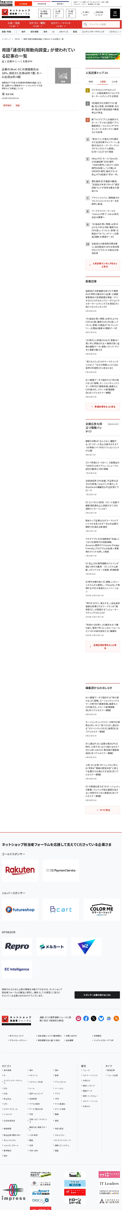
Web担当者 (42, 4)
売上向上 (7, 1098)
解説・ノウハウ (89, 1085)
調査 (57, 1150)
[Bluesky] (101, 1018)
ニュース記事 (112, 1075)
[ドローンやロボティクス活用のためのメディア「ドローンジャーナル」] (75, 1202)
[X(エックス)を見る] (93, 1018)
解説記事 (111, 1070)
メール (31, 1088)
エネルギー (77, 4)
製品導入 (60, 4)
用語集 (17, 39)
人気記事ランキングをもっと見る (105, 265)
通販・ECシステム (62, 1145)
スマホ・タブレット (11, 1109)
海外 (23, 31)
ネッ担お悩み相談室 (44, 13)
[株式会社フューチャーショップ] (20, 910)
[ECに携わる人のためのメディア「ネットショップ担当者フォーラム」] (75, 1193)
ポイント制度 (60, 1109)
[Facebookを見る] (86, 1018)
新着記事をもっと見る (105, 406)
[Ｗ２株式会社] (86, 947)
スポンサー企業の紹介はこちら (97, 994)
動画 (57, 1114)
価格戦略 (7, 1128)
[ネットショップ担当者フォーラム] (16, 1023)
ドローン (84, 4)
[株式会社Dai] (61, 910)
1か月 (114, 81)
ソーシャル (59, 1088)
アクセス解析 (34, 1103)
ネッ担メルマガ (70, 13)
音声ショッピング (36, 1093)
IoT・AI (89, 2)
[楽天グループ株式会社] (20, 871)
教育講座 (90, 4)
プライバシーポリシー (18, 1040)
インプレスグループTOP (104, 1040)
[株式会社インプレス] (13, 1192)
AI (53, 31)
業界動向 (7, 1150)
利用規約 (97, 1035)
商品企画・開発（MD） (12, 1135)
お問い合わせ (71, 1035)
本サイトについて (17, 1035)
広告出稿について (99, 13)
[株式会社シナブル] (17, 969)
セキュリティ (59, 1135)
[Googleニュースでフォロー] (108, 1018)
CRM (57, 1098)
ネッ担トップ (6, 39)
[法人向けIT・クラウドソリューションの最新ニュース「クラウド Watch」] (75, 1184)
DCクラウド (97, 2)
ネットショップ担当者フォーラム (16, 13)
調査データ (87, 1090)
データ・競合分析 (36, 1109)
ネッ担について (86, 13)
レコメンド (8, 1114)
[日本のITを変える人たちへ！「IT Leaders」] (109, 1184)
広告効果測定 (9, 1120)
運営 (57, 1120)
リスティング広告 (36, 1081)
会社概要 (69, 1040)
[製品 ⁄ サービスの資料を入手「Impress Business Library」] (109, 1193)
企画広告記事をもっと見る (104, 646)
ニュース (86, 1070)
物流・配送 (59, 1128)
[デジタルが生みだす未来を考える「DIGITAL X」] (40, 1202)
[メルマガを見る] (78, 1018)
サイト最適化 (60, 1103)
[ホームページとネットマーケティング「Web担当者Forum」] (109, 1175)
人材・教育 (33, 1135)
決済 (31, 1145)
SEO (5, 1088)
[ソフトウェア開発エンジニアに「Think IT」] (75, 1175)
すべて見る (105, 809)
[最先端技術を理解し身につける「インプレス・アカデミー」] (109, 1202)
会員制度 (33, 1098)
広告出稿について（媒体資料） (50, 1035)
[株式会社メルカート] (52, 947)
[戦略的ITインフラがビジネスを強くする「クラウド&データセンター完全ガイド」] (40, 1175)
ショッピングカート (11, 1145)
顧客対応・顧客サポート (38, 1128)
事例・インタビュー (90, 1096)
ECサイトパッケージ (63, 1140)
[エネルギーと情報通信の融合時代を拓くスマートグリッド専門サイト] (40, 1193)
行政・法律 (33, 1150)
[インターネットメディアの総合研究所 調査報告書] (40, 1184)
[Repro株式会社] (17, 947)
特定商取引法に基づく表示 (49, 1040)
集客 (75, 31)
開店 (31, 1140)
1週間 (103, 81)
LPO (5, 1103)
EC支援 (97, 4)
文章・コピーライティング (38, 1120)
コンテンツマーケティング (93, 31)
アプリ (57, 1093)
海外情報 (34, 31)
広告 (5, 1093)
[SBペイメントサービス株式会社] (61, 871)
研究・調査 (105, 2)
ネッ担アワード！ (57, 13)
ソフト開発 (82, 2)
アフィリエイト (60, 1081)
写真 (31, 1114)
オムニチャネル (10, 1140)
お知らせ (86, 1080)
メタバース (63, 31)
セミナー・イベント (90, 1075)
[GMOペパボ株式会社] (101, 910)
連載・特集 (6, 31)
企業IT (76, 2)
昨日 (91, 81)
